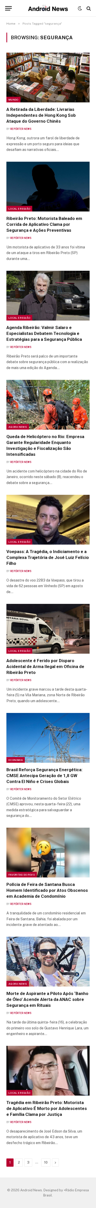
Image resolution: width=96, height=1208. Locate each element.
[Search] (88, 8)
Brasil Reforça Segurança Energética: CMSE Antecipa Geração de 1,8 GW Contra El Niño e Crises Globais (44, 775)
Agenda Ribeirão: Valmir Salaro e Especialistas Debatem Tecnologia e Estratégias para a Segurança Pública (44, 333)
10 (46, 1162)
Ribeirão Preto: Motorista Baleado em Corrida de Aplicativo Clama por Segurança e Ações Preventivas (44, 224)
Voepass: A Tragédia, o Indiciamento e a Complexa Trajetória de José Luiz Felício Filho (47, 557)
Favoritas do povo (21, 874)
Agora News (17, 426)
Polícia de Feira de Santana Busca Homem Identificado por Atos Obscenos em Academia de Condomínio (47, 890)
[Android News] (48, 8)
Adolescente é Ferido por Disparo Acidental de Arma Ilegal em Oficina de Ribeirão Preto (45, 666)
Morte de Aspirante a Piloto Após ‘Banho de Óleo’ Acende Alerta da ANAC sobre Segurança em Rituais (47, 999)
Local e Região (19, 208)
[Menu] (8, 8)
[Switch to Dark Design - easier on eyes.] (80, 8)
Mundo (13, 99)
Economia (15, 759)
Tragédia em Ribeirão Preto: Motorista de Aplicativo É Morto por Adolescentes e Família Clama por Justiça (46, 1108)
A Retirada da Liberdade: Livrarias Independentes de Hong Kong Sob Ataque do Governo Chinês (41, 115)
